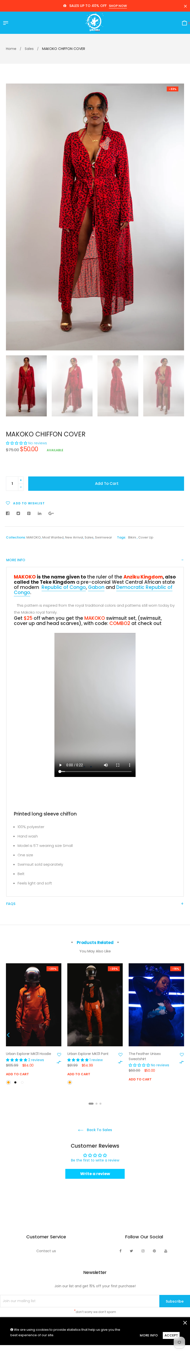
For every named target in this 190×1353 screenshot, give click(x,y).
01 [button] (91, 1104)
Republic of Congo (64, 587)
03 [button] (100, 1104)
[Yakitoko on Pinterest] (154, 1250)
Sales (89, 537)
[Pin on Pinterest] (29, 513)
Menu (7, 23)
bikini (132, 537)
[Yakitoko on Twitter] (131, 1250)
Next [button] (177, 217)
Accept (171, 1335)
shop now (118, 5)
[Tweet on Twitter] (18, 513)
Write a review (95, 1174)
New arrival (74, 537)
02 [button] (96, 1104)
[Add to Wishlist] (59, 1055)
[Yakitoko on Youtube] (165, 1250)
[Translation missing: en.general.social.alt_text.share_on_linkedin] (39, 513)
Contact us (46, 1250)
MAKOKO (33, 537)
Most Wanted (53, 537)
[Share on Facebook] (9, 513)
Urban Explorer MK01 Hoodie (28, 1053)
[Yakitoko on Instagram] (143, 1250)
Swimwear (103, 537)
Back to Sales (99, 1129)
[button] (16, 443)
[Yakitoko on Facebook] (120, 1250)
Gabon (96, 587)
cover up (145, 537)
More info (15, 560)
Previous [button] (13, 217)
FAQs (10, 904)
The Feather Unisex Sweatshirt (145, 1056)
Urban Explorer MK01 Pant (88, 1053)
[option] (95, 217)
